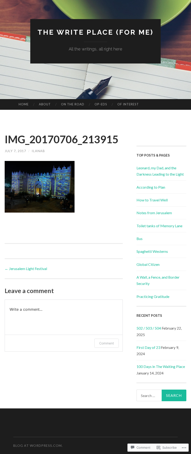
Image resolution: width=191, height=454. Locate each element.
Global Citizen (148, 264)
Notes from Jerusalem (154, 212)
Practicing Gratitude (152, 296)
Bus (139, 238)
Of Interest (128, 104)
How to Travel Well (152, 200)
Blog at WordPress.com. (38, 445)
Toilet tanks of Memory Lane (159, 226)
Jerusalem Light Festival (26, 268)
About (45, 104)
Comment (106, 343)
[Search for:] (161, 395)
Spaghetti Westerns (152, 251)
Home (24, 104)
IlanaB (38, 151)
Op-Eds (101, 104)
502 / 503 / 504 (148, 328)
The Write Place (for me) (95, 32)
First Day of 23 (148, 347)
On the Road (72, 104)
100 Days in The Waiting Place (160, 366)
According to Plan (150, 187)
